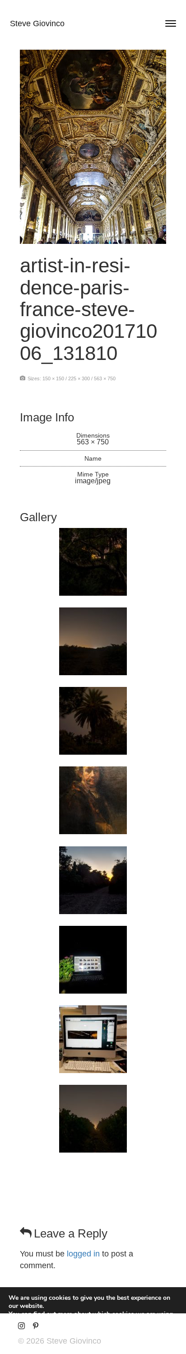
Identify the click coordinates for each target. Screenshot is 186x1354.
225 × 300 (79, 378)
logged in (83, 1253)
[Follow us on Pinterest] (35, 1326)
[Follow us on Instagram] (21, 1326)
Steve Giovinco (37, 23)
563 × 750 (105, 378)
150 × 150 (53, 378)
